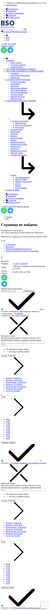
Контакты (10, 247)
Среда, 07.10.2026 (13, 391)
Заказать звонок (7, 46)
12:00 (8, 426)
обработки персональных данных (32, 463)
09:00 (8, 419)
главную (15, 237)
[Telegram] (10, 52)
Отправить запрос (8, 443)
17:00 (8, 436)
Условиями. (19, 314)
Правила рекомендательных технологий (22, 251)
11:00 (8, 424)
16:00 (8, 434)
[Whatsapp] (4, 52)
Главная (9, 217)
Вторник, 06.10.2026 (14, 389)
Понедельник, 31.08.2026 (16, 382)
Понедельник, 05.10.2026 (16, 387)
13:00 (8, 428)
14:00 (8, 430)
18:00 (8, 438)
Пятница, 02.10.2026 (14, 384)
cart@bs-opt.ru (11, 5)
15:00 (8, 432)
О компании (11, 245)
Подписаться (29, 291)
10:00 (8, 422)
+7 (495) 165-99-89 (8, 44)
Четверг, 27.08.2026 (13, 378)
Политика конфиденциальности (19, 249)
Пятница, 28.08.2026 (14, 380)
